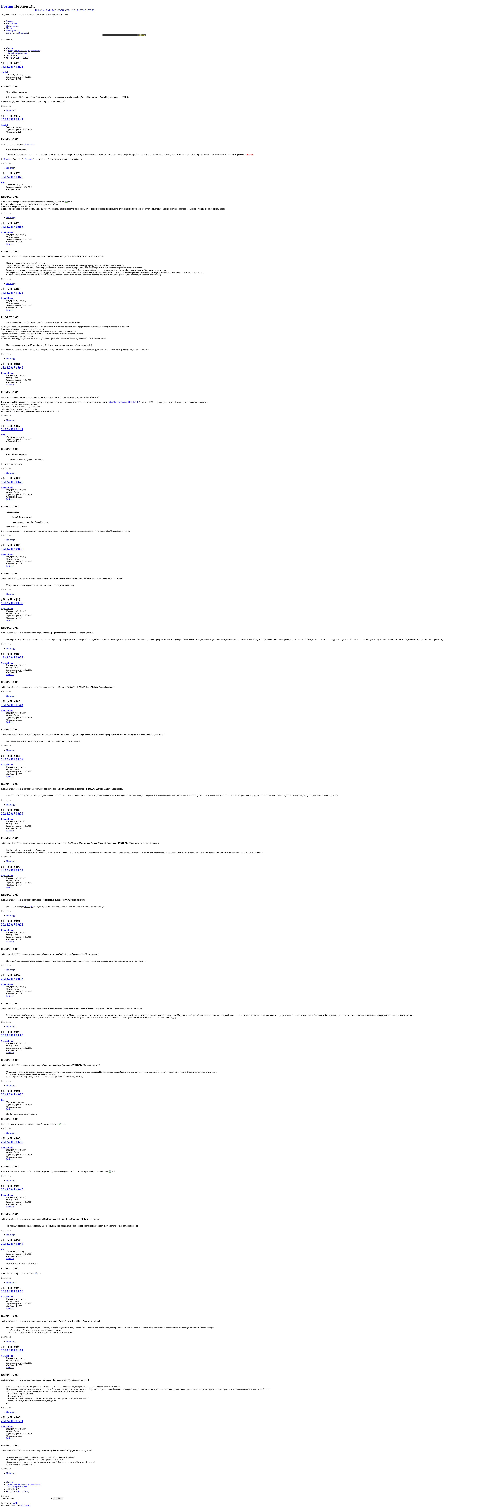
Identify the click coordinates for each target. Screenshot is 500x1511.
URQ (73, 10)
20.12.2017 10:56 (12, 1291)
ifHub (48, 10)
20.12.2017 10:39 (12, 1142)
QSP (67, 10)
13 (24, 57)
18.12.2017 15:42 (12, 367)
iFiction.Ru (39, 10)
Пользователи (12, 26)
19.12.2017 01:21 (12, 429)
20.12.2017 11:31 (12, 1421)
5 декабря (29, 159)
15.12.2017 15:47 (12, 119)
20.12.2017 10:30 (12, 1094)
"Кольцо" (28, 906)
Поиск (9, 28)
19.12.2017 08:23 (12, 482)
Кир (3, 182)
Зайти (8, 33)
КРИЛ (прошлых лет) (17, 53)
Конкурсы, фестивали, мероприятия (24, 50)
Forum (7, 6)
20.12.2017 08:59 (12, 813)
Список (9, 48)
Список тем (11, 23)
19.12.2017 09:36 (12, 603)
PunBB (14, 1503)
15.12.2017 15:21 (12, 66)
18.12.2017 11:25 (12, 292)
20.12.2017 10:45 (12, 1189)
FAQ (54, 10)
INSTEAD (81, 10)
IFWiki (61, 10)
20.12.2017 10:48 (12, 1243)
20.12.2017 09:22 (12, 924)
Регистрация (11, 30)
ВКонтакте (23, 33)
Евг (3, 1100)
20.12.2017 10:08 (12, 1035)
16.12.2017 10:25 (12, 177)
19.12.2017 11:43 (12, 705)
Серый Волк (7, 232)
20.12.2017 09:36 (12, 978)
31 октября (7, 159)
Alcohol (4, 72)
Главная (9, 21)
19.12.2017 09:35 (12, 548)
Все (26, 57)
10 (18, 57)
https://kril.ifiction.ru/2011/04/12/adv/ (124, 402)
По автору (10, 110)
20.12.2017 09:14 (12, 870)
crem (3, 435)
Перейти (5, 1496)
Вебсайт (10, 244)
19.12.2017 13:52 (12, 759)
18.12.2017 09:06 (12, 226)
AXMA (91, 10)
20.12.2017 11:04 (12, 1350)
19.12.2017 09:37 (12, 657)
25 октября (29, 144)
